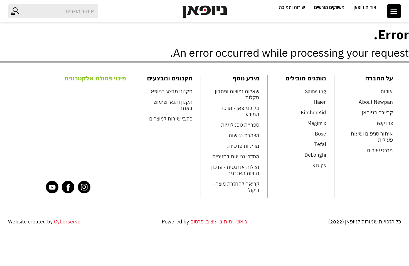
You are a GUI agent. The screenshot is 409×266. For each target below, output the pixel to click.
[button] (394, 11)
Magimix (316, 123)
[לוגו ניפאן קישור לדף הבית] (204, 12)
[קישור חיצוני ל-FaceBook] (68, 187)
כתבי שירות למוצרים (171, 119)
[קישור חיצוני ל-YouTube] (52, 187)
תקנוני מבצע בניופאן (171, 91)
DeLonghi (315, 155)
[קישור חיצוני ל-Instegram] (84, 187)
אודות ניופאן (365, 7)
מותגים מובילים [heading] (305, 78)
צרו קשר (384, 123)
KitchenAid (313, 113)
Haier (320, 102)
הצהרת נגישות (243, 135)
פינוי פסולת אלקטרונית (95, 78)
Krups (319, 165)
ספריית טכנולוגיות (240, 125)
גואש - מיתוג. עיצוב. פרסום (218, 221)
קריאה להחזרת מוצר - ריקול (236, 187)
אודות (386, 91)
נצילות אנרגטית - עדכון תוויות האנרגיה (235, 170)
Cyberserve (67, 221)
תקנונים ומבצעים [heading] (170, 78)
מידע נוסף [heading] (246, 78)
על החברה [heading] (379, 78)
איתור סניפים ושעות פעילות (372, 137)
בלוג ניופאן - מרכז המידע (240, 111)
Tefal (320, 144)
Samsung (315, 91)
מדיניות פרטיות (243, 146)
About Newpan (376, 102)
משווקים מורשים (329, 7)
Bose (320, 134)
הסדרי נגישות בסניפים (235, 157)
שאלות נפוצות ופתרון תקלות (237, 94)
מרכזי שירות (380, 150)
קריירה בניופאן (377, 113)
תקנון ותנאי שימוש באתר (173, 105)
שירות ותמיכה (292, 7)
